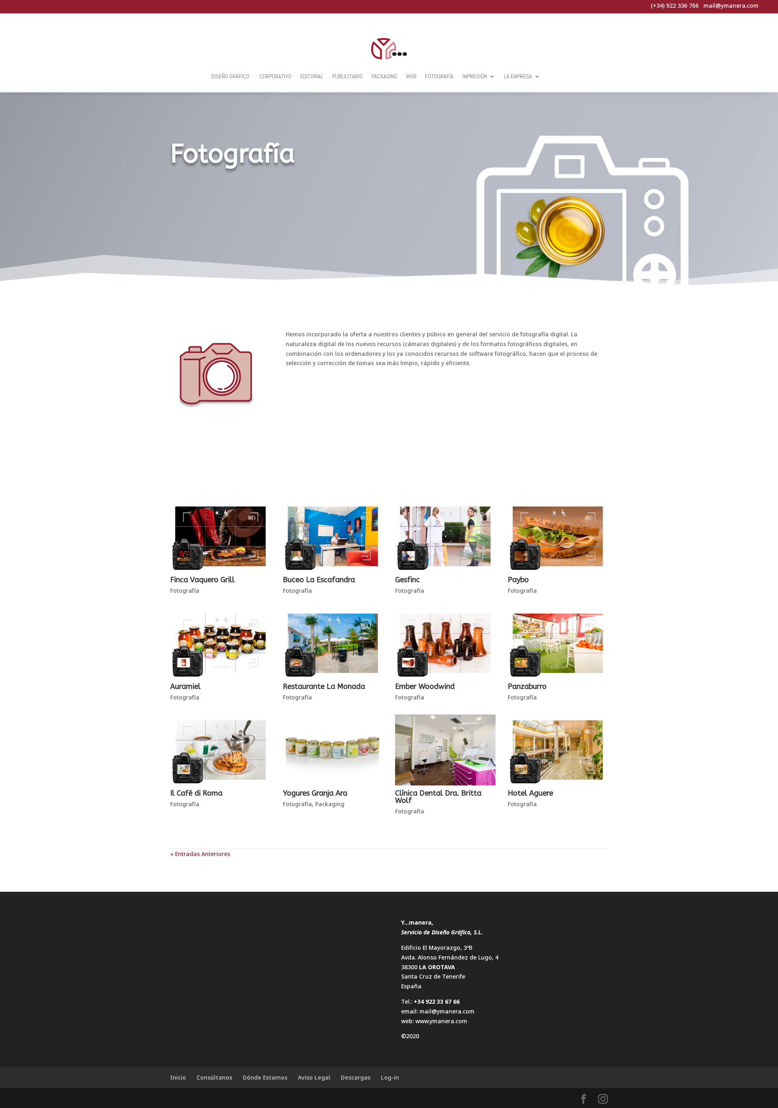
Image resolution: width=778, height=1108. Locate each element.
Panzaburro (527, 686)
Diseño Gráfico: (230, 76)
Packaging (384, 76)
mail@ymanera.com (446, 1011)
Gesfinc (407, 579)
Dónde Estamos (265, 1077)
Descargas (355, 1077)
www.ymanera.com (441, 1021)
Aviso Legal (314, 1077)
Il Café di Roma (196, 793)
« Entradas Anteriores (200, 854)
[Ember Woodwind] (445, 643)
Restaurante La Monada (324, 686)
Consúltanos (214, 1077)
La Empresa (518, 76)
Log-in (390, 1077)
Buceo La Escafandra (319, 579)
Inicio (178, 1077)
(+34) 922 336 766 (675, 5)
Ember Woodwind (425, 686)
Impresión (474, 76)
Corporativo (275, 76)
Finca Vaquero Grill (202, 579)
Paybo (518, 579)
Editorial (311, 76)
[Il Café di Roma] (220, 750)
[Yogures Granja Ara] (333, 750)
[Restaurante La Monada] (333, 643)
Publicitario (347, 76)
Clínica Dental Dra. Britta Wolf (438, 797)
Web (411, 76)
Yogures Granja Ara (315, 793)
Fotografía (439, 76)
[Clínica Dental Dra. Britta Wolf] (445, 750)
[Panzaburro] (558, 643)
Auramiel (185, 686)
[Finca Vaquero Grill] (220, 536)
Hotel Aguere (530, 793)
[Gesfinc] (445, 536)
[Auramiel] (220, 643)
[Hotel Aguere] (558, 750)
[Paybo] (558, 536)
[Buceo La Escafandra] (333, 536)
